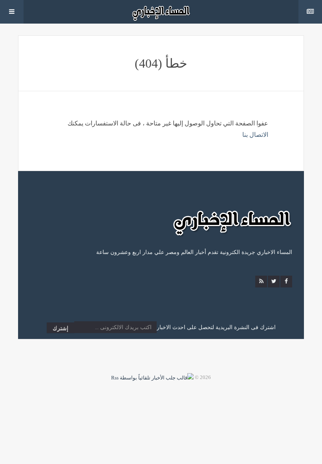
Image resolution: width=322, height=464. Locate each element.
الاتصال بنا (255, 134)
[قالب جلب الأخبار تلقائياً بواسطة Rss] (152, 377)
